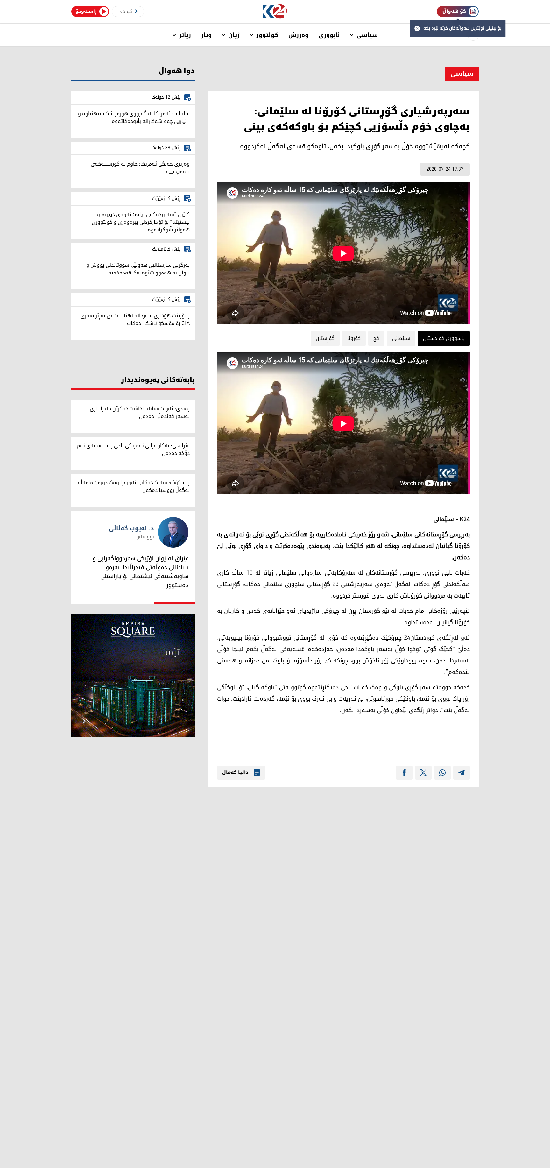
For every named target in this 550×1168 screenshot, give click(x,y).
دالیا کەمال (235, 772)
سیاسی (367, 35)
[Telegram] (461, 773)
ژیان (234, 35)
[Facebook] (404, 773)
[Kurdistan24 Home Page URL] (275, 11)
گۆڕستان (325, 338)
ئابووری (329, 35)
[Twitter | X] (423, 773)
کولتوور (267, 35)
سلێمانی (401, 338)
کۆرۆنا (354, 338)
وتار (206, 35)
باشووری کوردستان (444, 338)
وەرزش (298, 35)
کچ (376, 338)
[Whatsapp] (442, 773)
